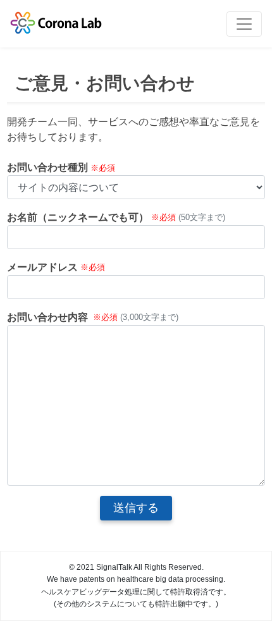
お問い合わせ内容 (47, 317)
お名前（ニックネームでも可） (78, 217)
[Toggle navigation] (244, 24)
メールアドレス (42, 267)
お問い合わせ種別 (47, 167)
